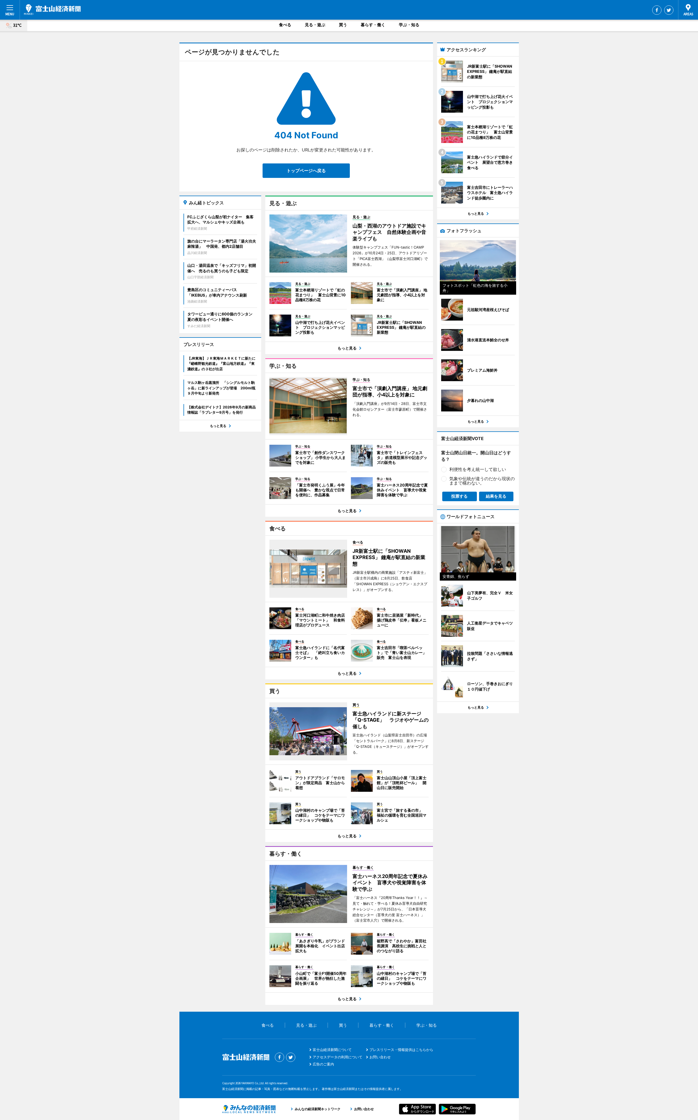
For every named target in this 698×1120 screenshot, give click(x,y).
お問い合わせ (380, 1057)
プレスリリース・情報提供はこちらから (401, 1049)
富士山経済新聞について (332, 1049)
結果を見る (496, 496)
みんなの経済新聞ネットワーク (249, 1109)
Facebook (656, 10)
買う (343, 24)
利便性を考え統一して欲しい (477, 469)
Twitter (668, 10)
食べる (285, 24)
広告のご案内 (323, 1064)
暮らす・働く (373, 24)
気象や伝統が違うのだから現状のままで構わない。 (482, 480)
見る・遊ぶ (315, 24)
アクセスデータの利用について (337, 1057)
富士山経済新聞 (52, 9)
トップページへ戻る (306, 170)
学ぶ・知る (409, 24)
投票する (459, 496)
